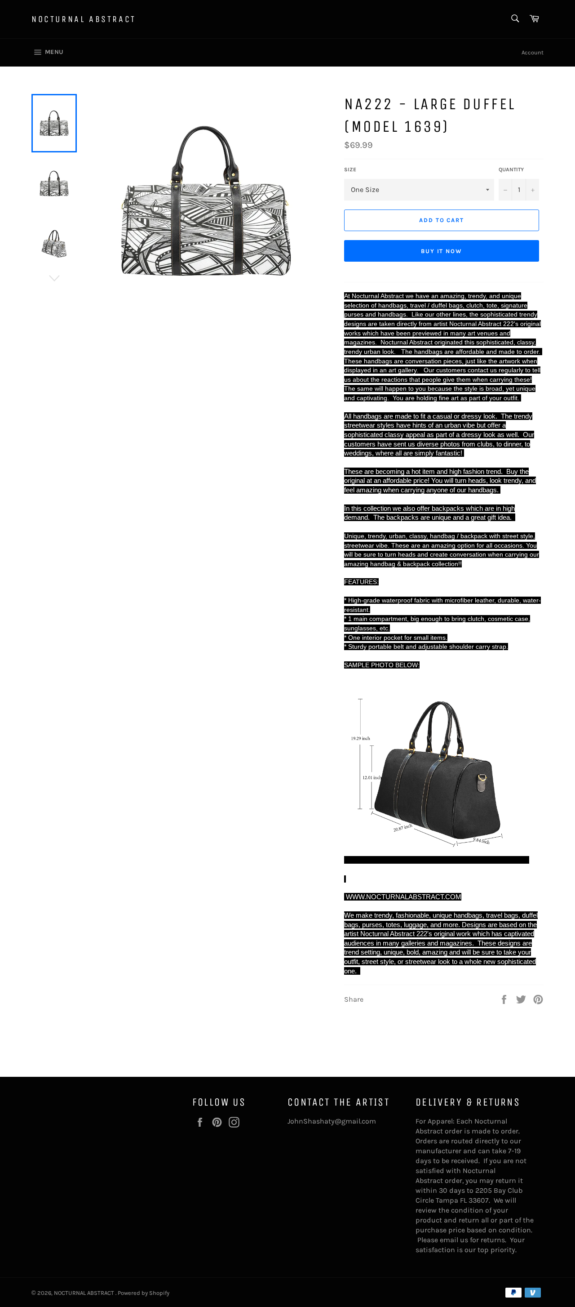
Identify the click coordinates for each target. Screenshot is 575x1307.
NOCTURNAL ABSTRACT (83, 19)
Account (533, 52)
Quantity (511, 169)
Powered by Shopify (143, 1292)
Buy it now (442, 251)
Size (350, 169)
